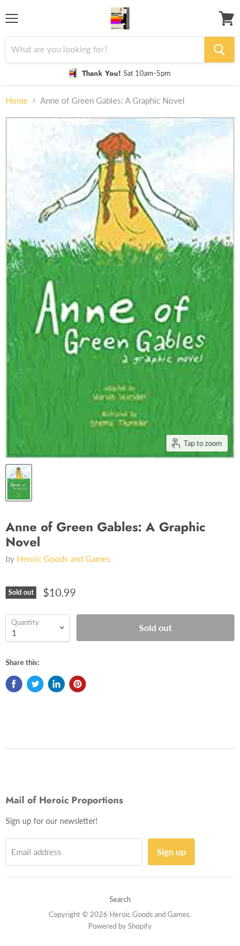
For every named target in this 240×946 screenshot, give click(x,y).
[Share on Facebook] (14, 684)
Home (17, 100)
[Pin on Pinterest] (77, 684)
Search (120, 899)
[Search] (219, 49)
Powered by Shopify (120, 925)
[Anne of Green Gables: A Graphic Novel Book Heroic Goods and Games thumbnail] (18, 483)
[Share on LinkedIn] (56, 684)
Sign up (171, 851)
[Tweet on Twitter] (35, 684)
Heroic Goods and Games (64, 559)
